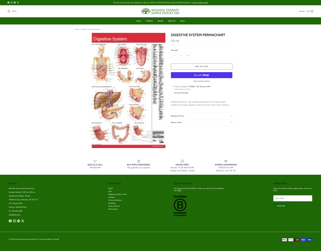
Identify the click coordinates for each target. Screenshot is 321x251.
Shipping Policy (177, 116)
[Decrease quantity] (174, 56)
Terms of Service (114, 206)
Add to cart (201, 66)
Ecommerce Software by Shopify (48, 239)
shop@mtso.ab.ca (14, 214)
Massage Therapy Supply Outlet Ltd (26, 239)
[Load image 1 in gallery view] (127, 90)
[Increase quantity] (188, 56)
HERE (179, 190)
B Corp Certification (115, 200)
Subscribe (281, 206)
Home (138, 21)
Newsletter (112, 203)
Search (110, 188)
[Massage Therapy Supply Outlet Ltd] (160, 11)
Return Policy (176, 122)
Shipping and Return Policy (117, 194)
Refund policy (113, 209)
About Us (171, 21)
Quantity (174, 50)
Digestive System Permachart (90, 29)
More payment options (201, 81)
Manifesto (111, 197)
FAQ (109, 191)
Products (149, 21)
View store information (181, 93)
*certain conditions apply (199, 2)
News (182, 21)
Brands (160, 21)
